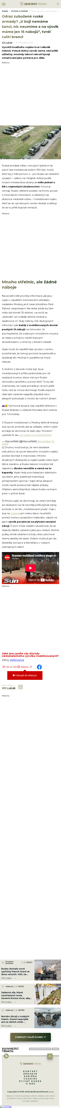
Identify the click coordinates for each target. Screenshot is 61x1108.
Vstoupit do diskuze (26, 675)
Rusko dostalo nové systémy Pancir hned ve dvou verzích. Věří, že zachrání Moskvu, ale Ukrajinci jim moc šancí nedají (15, 975)
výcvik (55, 1049)
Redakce (30, 1074)
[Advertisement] (30, 94)
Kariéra (30, 1076)
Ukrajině (15, 513)
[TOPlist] (6, 1106)
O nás (30, 1084)
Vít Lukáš (7, 42)
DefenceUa (17, 660)
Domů (5, 11)
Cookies (30, 1079)
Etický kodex (30, 1081)
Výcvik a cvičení (19, 11)
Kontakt (30, 1071)
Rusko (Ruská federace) (40, 1049)
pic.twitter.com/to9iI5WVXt (36, 435)
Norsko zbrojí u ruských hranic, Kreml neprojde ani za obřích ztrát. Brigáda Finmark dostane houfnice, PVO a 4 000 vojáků (16, 1023)
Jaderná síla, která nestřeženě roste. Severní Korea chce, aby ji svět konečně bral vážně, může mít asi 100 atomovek (16, 999)
